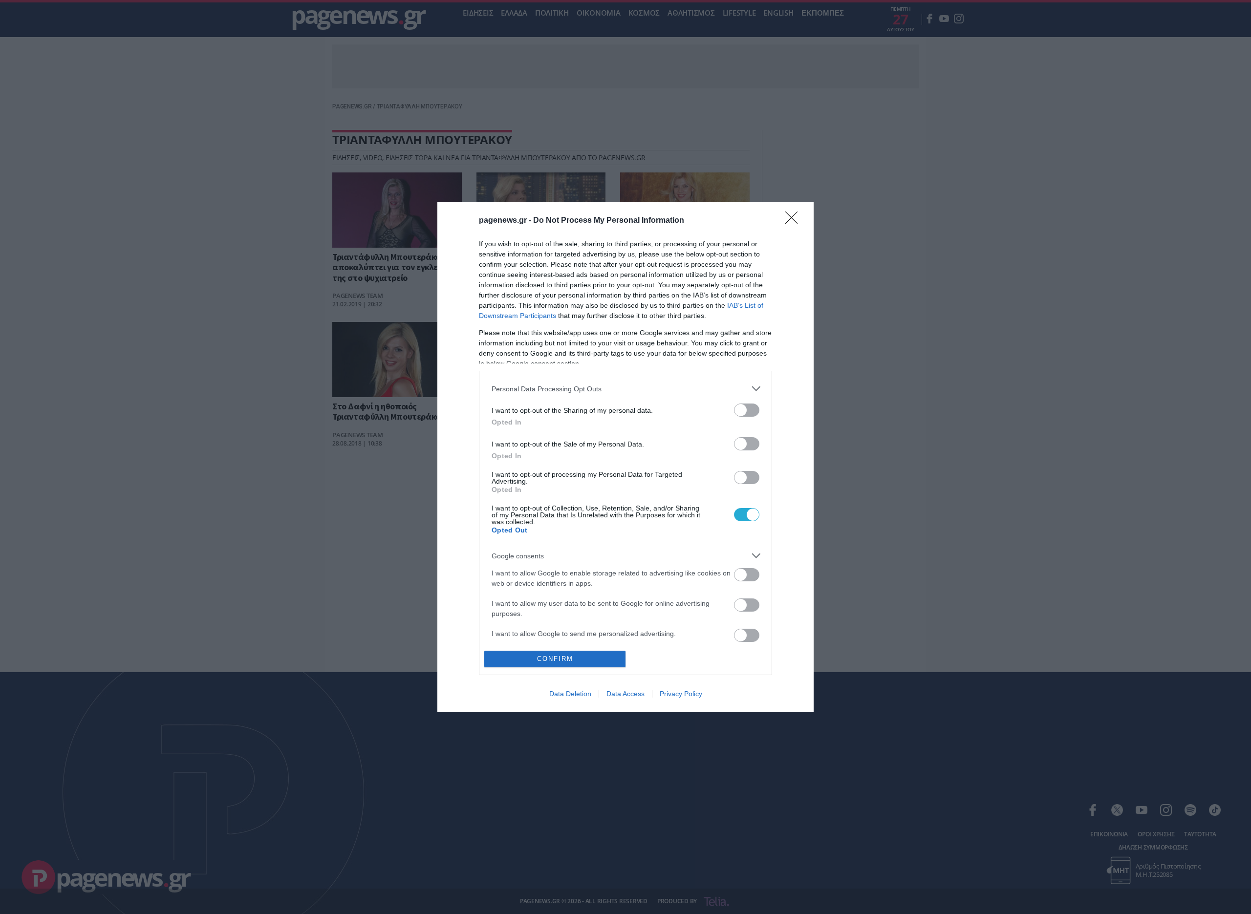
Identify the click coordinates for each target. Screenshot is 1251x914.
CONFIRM (555, 658)
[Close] (794, 221)
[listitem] (625, 388)
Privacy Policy (681, 694)
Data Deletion (570, 694)
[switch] (746, 410)
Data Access (625, 694)
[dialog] (625, 457)
